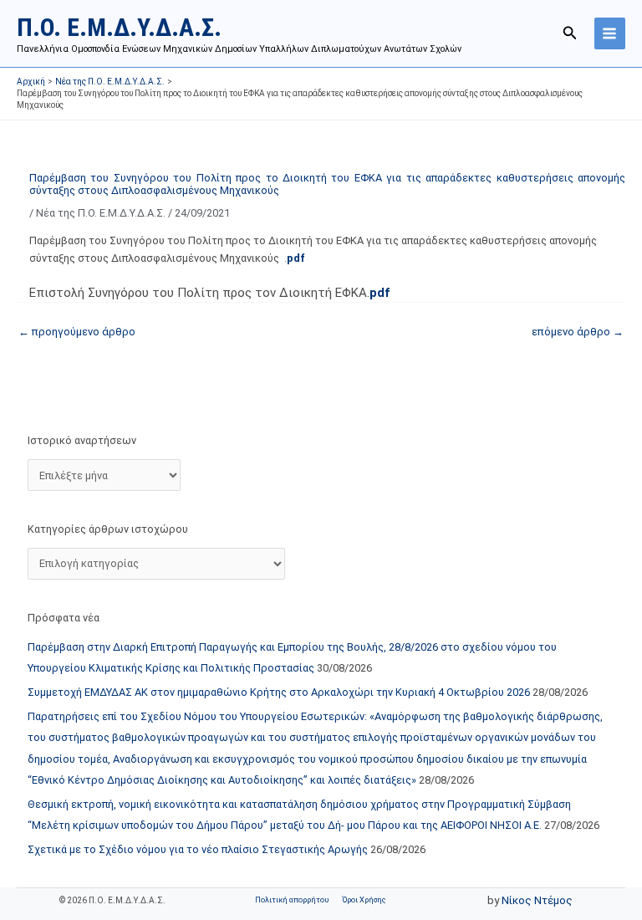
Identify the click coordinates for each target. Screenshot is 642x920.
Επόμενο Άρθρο (578, 331)
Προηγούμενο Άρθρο (76, 331)
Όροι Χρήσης (364, 900)
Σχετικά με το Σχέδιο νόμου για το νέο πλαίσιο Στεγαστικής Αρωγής (198, 849)
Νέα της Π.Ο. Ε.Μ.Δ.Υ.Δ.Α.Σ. (101, 213)
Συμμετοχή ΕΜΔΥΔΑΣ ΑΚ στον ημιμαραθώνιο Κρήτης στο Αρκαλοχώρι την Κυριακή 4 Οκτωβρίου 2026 (279, 692)
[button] (570, 33)
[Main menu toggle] (609, 33)
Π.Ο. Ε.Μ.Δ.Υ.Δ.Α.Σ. (119, 27)
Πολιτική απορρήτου (292, 900)
